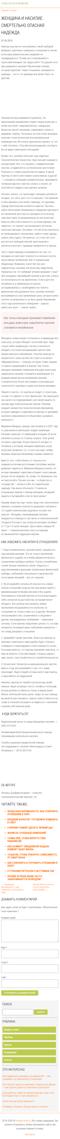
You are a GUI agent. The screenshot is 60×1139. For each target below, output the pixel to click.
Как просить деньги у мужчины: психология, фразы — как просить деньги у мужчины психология (28, 1086)
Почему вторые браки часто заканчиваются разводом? (24, 878)
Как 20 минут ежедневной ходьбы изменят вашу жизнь (28, 848)
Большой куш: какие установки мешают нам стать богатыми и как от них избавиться (28, 1094)
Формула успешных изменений (26, 833)
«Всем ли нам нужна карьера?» (18, 1101)
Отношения (10, 1052)
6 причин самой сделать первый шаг (30, 827)
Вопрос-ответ (11, 1029)
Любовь (8, 1037)
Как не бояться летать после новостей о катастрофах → (43, 887)
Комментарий (8, 917)
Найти (40, 1012)
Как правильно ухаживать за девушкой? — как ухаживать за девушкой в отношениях (26, 1078)
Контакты (30, 1134)
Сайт (3, 977)
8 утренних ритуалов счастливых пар (30, 871)
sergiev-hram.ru (23, 1120)
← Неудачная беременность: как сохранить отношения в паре (12, 888)
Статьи (8, 1060)
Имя (4, 947)
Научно (8, 1044)
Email (4, 962)
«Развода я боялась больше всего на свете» (25, 1106)
